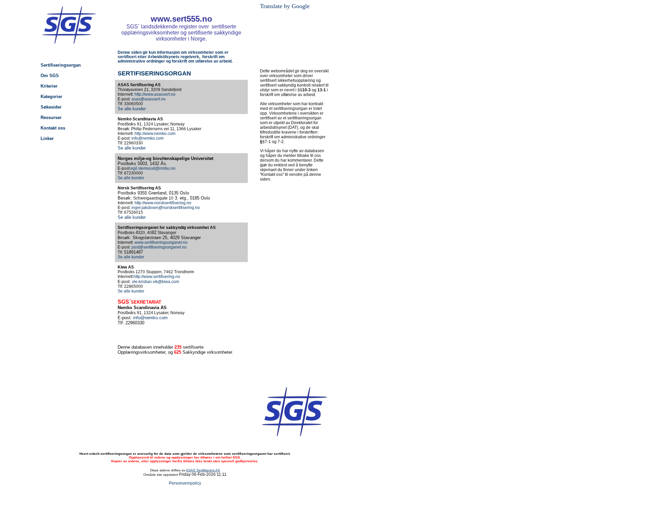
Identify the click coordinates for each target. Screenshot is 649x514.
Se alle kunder (132, 108)
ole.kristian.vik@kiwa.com (155, 281)
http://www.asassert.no (155, 94)
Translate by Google (285, 6)
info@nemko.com (147, 138)
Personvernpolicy (185, 483)
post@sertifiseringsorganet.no (159, 247)
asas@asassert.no (148, 99)
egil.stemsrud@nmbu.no (152, 168)
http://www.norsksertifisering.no (163, 203)
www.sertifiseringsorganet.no (161, 242)
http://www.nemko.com (155, 133)
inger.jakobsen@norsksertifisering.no (165, 207)
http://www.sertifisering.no (157, 276)
